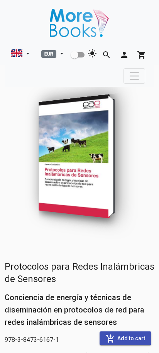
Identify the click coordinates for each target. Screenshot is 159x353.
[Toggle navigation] (134, 76)
